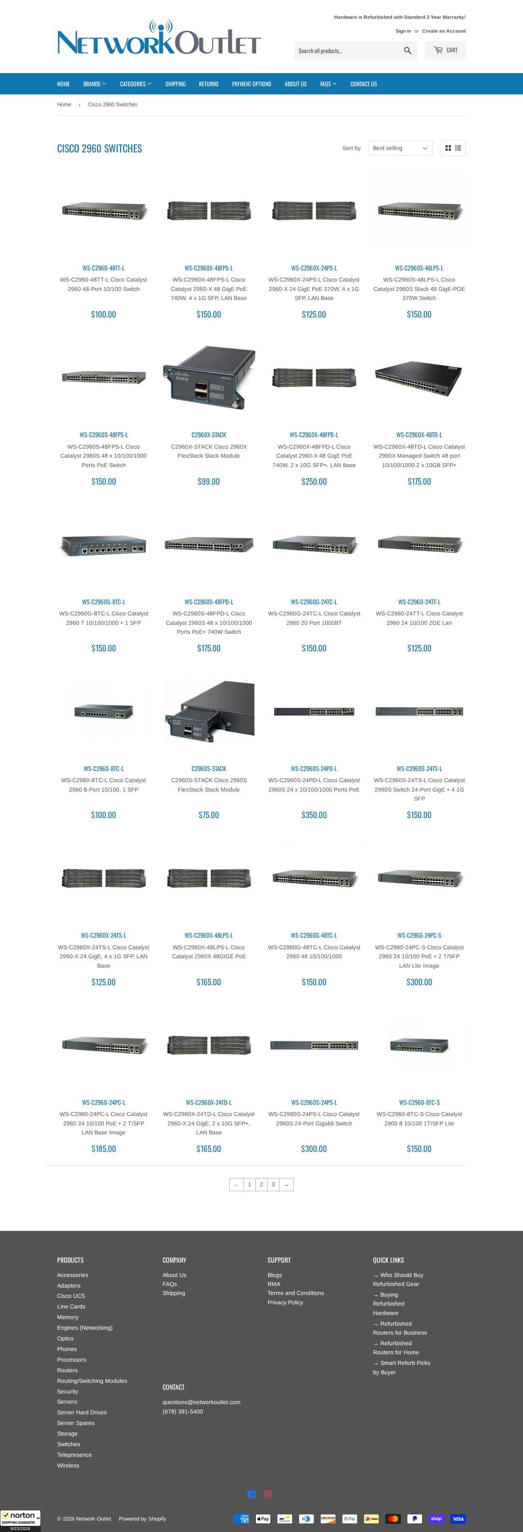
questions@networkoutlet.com (202, 1402)
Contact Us (364, 83)
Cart (451, 49)
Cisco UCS (71, 1296)
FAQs (170, 1284)
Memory (67, 1317)
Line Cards (71, 1306)
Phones (67, 1349)
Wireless (68, 1465)
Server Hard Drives (82, 1412)
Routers (67, 1370)
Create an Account (444, 31)
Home (63, 83)
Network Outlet (93, 1519)
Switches (68, 1444)
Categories (133, 83)
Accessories (72, 1275)
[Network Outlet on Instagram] (268, 1494)
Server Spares (75, 1423)
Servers (67, 1401)
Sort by (351, 148)
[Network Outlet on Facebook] (251, 1494)
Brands (92, 83)
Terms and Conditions (296, 1293)
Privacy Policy (285, 1302)
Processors (71, 1359)
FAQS (326, 83)
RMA (274, 1284)
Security (67, 1391)
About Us (296, 83)
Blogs (275, 1275)
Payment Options (251, 83)
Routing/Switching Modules (92, 1381)
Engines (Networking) (85, 1327)
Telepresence (74, 1454)
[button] (20, 1521)
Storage (67, 1433)
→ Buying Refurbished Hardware (389, 1303)
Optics (65, 1338)
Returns (209, 83)
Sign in (403, 31)
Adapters (68, 1285)
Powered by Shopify (142, 1519)
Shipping (175, 83)
